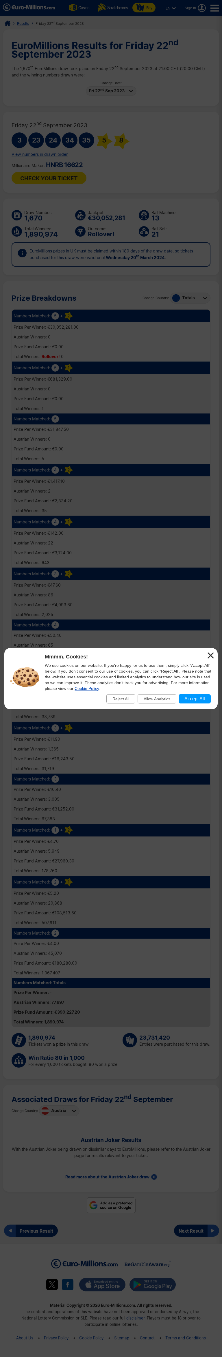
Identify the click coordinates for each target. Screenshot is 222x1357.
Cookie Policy (87, 688)
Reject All (120, 699)
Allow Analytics (157, 699)
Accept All (194, 698)
